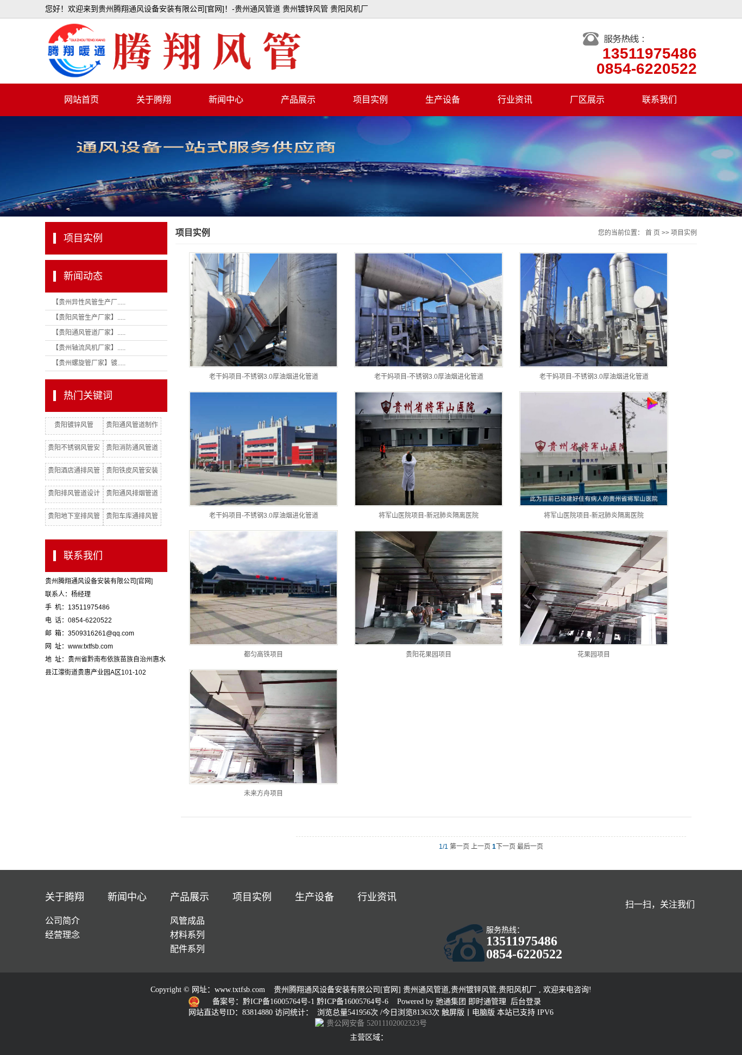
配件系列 (187, 949)
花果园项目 (593, 654)
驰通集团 (452, 1001)
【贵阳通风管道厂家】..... (88, 332)
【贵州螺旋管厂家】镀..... (88, 363)
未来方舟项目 (263, 793)
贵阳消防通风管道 (132, 448)
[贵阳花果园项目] (428, 587)
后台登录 (526, 1001)
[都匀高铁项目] (263, 587)
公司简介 (62, 920)
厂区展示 (587, 99)
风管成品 (187, 920)
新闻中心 (226, 99)
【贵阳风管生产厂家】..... (88, 317)
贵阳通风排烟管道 (132, 493)
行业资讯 (515, 99)
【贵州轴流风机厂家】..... (88, 348)
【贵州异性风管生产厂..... (88, 302)
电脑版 (483, 1012)
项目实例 (370, 99)
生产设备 (442, 99)
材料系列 (187, 934)
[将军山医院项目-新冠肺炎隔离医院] (428, 448)
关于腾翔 (153, 99)
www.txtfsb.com (240, 990)
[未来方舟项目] (263, 726)
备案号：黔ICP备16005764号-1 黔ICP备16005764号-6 (301, 1001)
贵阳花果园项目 (428, 654)
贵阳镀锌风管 (73, 425)
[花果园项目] (593, 587)
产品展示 (298, 99)
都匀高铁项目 (263, 654)
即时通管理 (487, 1001)
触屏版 (453, 1012)
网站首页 (81, 99)
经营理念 (62, 934)
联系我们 (659, 99)
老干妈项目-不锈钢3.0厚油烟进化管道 (263, 376)
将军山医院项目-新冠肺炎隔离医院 (429, 515)
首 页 (652, 233)
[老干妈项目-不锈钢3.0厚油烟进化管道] (263, 309)
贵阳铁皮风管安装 (132, 470)
